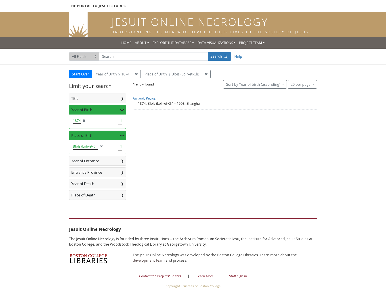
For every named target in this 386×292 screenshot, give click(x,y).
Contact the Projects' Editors (160, 276)
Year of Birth (81, 109)
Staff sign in (238, 276)
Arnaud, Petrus (144, 98)
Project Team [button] (250, 42)
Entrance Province (86, 172)
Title (74, 98)
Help (238, 56)
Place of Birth (82, 135)
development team (149, 260)
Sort (253, 84)
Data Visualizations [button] (215, 42)
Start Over (80, 74)
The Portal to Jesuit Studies (97, 6)
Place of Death (83, 195)
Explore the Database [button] (172, 42)
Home (126, 42)
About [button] (140, 42)
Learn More (205, 276)
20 (300, 84)
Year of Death (82, 183)
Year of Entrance (85, 161)
